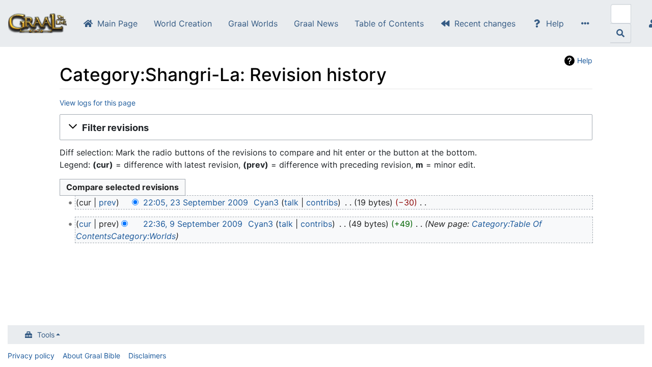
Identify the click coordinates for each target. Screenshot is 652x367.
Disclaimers (147, 355)
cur (85, 224)
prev (107, 202)
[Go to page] (620, 33)
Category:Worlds (143, 236)
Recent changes (484, 23)
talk (291, 202)
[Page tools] (587, 23)
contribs (322, 202)
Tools (46, 334)
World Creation (183, 23)
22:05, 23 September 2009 (195, 202)
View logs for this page (97, 102)
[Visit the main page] (37, 24)
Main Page (117, 23)
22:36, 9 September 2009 (192, 224)
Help (555, 23)
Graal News (316, 23)
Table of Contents (389, 23)
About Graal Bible (91, 355)
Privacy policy (31, 355)
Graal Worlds (253, 23)
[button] (326, 127)
